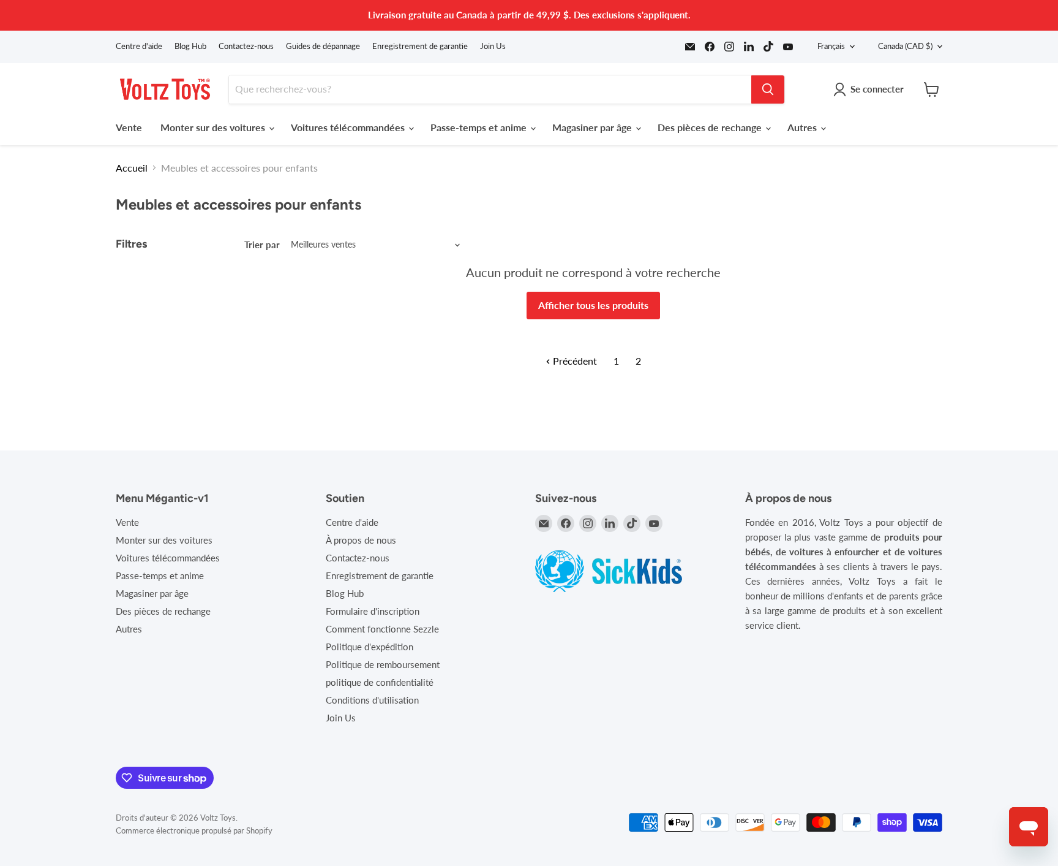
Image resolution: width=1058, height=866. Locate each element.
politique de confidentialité (379, 682)
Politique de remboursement (383, 664)
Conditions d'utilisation (372, 699)
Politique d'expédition (369, 646)
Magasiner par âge (593, 127)
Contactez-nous (246, 46)
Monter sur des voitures (214, 127)
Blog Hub (190, 46)
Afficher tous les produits (593, 305)
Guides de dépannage (323, 46)
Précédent (573, 361)
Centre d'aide (139, 46)
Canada (905, 46)
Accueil (132, 167)
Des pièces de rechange (711, 127)
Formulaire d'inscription (372, 611)
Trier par (262, 245)
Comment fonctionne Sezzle (382, 628)
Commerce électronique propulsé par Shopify (194, 830)
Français (831, 46)
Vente (129, 127)
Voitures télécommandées (349, 127)
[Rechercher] (767, 89)
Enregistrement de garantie (420, 46)
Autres (803, 127)
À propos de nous (361, 539)
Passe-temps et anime (479, 127)
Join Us (493, 46)
